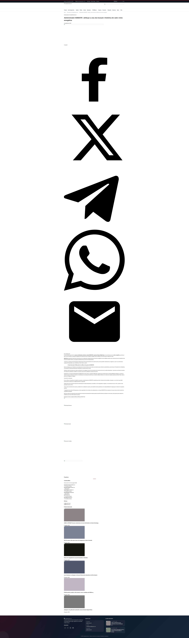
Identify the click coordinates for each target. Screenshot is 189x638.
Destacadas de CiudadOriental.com (72, 12)
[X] (120, 1)
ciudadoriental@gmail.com (91, 626)
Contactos (97, 1)
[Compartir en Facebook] (94, 106)
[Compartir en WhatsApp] (94, 290)
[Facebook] (119, 1)
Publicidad (88, 1)
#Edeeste (76, 396)
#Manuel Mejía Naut (81, 396)
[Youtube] (123, 1)
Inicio (65, 12)
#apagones (66, 396)
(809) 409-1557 (89, 623)
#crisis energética (71, 396)
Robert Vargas (93, 1)
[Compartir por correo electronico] (94, 351)
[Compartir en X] (94, 167)
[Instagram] (122, 1)
